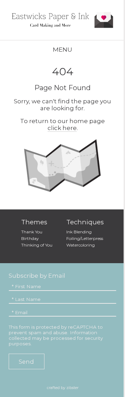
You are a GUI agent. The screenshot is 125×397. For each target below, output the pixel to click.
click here (62, 127)
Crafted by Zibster (62, 387)
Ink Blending (79, 231)
